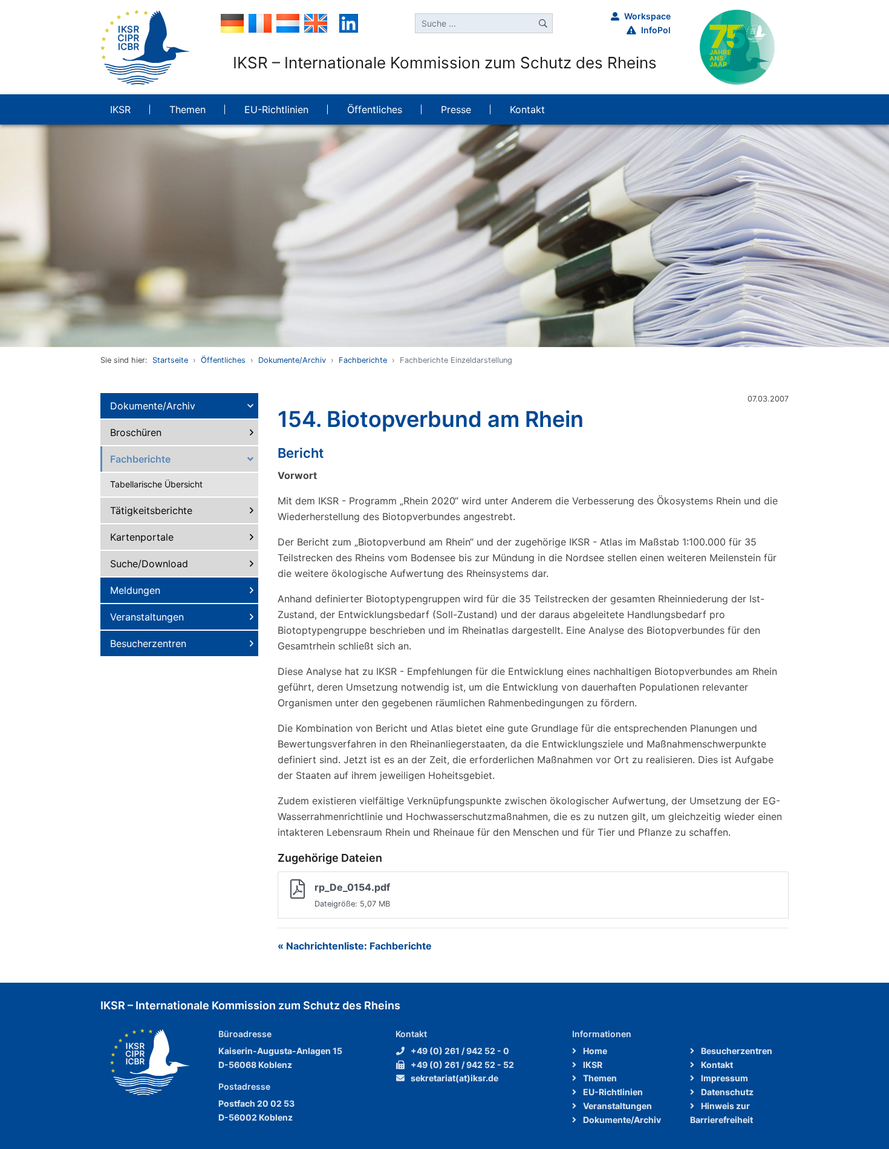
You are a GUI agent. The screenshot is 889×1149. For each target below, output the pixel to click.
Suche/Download (149, 564)
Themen (599, 1078)
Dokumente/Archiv (292, 360)
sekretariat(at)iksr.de (454, 1078)
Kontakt (716, 1064)
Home (594, 1051)
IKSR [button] (120, 109)
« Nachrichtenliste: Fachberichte (355, 946)
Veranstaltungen (147, 617)
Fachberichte (363, 360)
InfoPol (656, 30)
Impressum (723, 1078)
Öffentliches (223, 360)
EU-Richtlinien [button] (276, 109)
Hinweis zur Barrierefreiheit (721, 1113)
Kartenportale (142, 537)
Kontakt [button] (527, 109)
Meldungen (135, 590)
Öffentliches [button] (374, 109)
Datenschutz (726, 1092)
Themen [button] (187, 109)
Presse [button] (456, 109)
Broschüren (135, 432)
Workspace (647, 16)
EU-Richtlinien (612, 1092)
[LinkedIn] (348, 22)
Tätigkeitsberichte (151, 510)
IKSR (591, 1064)
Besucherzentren (148, 643)
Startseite (170, 360)
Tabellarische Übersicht (156, 484)
